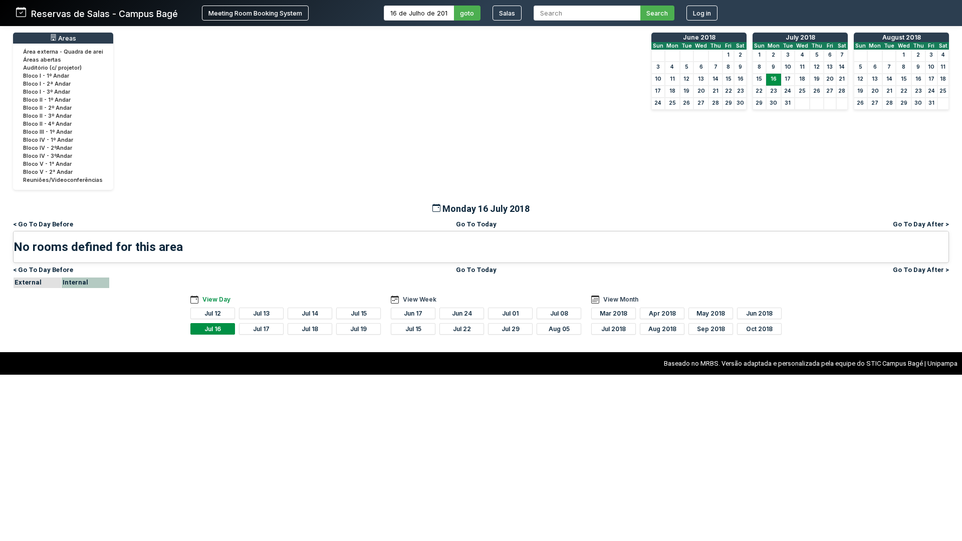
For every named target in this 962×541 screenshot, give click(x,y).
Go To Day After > (921, 224)
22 (728, 91)
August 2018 (901, 37)
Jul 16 (212, 329)
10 (658, 79)
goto (467, 13)
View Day (216, 299)
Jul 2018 (613, 329)
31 (788, 103)
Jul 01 (510, 313)
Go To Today (476, 224)
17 (658, 91)
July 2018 (800, 37)
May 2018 (710, 313)
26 (686, 103)
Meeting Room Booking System (255, 13)
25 (672, 103)
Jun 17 (413, 313)
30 (740, 103)
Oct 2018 (759, 329)
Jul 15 (359, 313)
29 (728, 103)
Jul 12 (212, 313)
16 (741, 79)
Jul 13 (261, 313)
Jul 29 (511, 329)
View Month (620, 299)
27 (700, 103)
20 (701, 91)
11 (672, 79)
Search (657, 13)
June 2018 (699, 37)
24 (657, 103)
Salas (507, 13)
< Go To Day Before (43, 224)
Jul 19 (358, 329)
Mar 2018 (613, 313)
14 (715, 79)
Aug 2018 (662, 329)
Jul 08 (559, 313)
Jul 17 (261, 329)
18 (672, 91)
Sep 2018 (711, 329)
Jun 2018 (759, 313)
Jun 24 (462, 313)
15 (729, 79)
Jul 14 (310, 313)
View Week (419, 299)
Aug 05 (559, 329)
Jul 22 (462, 329)
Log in (702, 13)
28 (715, 103)
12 (686, 79)
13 (701, 79)
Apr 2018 (662, 313)
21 (715, 91)
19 (686, 91)
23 (740, 91)
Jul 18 (310, 329)
